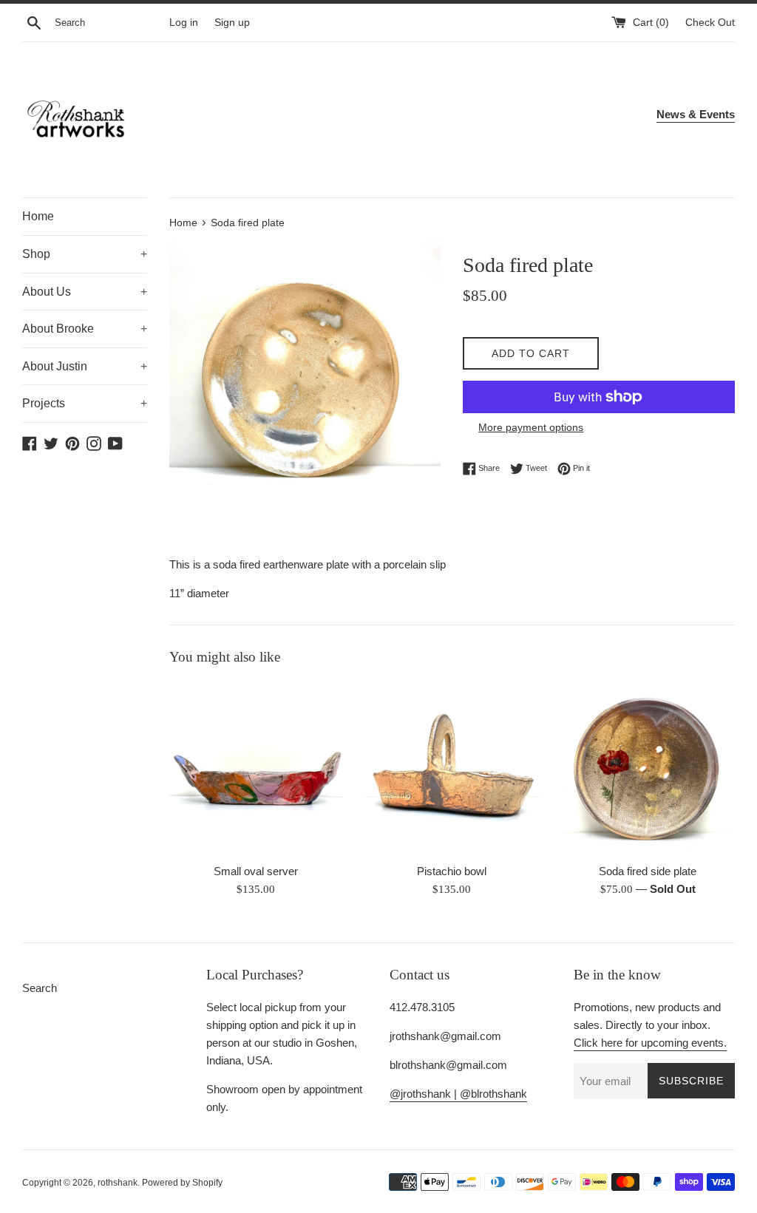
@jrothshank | (425, 1093)
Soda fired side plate (647, 871)
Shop (84, 254)
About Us (84, 291)
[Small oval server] (256, 768)
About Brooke (84, 328)
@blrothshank (493, 1093)
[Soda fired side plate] (648, 768)
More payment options (530, 427)
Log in (183, 22)
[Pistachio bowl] (452, 768)
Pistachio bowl (451, 871)
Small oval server (256, 871)
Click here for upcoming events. (650, 1042)
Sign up (232, 22)
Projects (84, 403)
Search (39, 988)
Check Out (710, 22)
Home (38, 216)
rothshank (118, 1183)
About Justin (84, 366)
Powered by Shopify (182, 1183)
